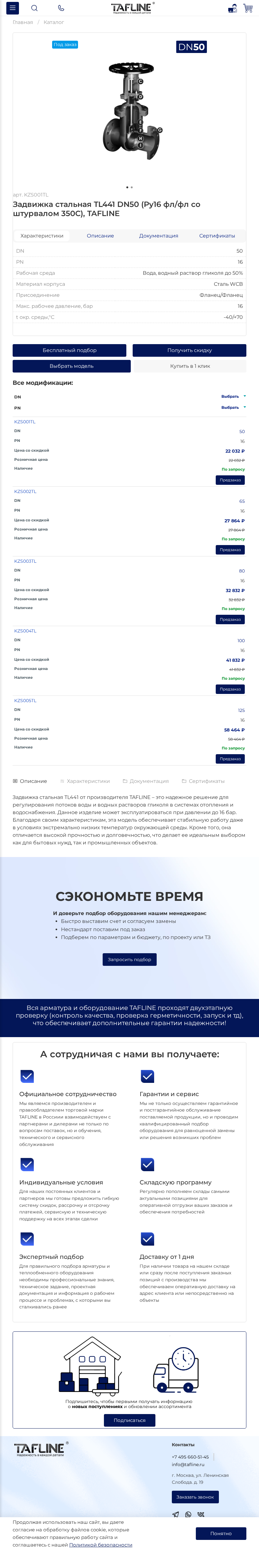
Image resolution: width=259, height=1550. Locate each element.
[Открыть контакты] (61, 8)
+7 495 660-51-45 (190, 1457)
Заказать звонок (195, 1497)
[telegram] (175, 1515)
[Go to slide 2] (132, 187)
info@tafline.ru (188, 1464)
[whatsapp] (188, 1515)
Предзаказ (230, 480)
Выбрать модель (71, 366)
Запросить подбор (129, 959)
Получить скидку (189, 350)
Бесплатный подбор (70, 350)
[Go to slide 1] (127, 187)
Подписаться (130, 1420)
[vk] (201, 1515)
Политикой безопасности (100, 1545)
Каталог (54, 22)
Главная (23, 22)
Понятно (221, 1533)
